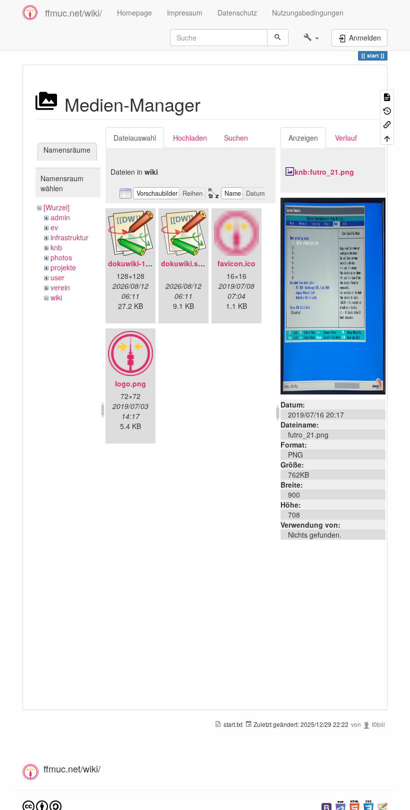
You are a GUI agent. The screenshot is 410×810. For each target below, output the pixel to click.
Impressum (184, 13)
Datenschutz (237, 13)
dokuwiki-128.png (138, 263)
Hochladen (190, 138)
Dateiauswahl (135, 138)
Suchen (236, 138)
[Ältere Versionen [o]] (387, 110)
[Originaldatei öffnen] (333, 295)
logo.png (130, 383)
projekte (63, 267)
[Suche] (277, 37)
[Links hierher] (387, 124)
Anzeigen (303, 138)
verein (60, 287)
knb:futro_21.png (324, 172)
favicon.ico (237, 263)
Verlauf (346, 138)
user (57, 277)
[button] (311, 37)
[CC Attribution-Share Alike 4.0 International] (42, 805)
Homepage (134, 13)
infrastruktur (69, 237)
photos (61, 257)
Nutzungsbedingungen (308, 13)
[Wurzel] (57, 207)
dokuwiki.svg (183, 263)
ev (54, 227)
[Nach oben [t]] (387, 137)
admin (60, 217)
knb (56, 247)
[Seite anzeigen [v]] (387, 96)
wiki (56, 297)
